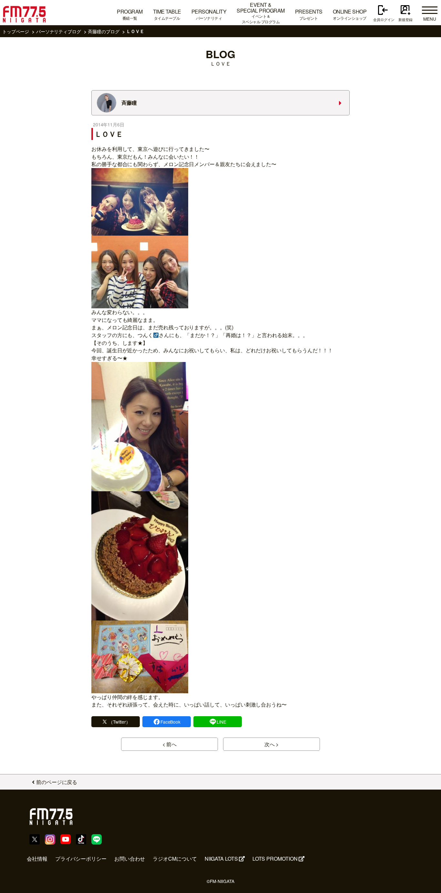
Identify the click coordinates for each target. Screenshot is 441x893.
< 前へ (169, 744)
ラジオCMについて (175, 858)
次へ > (271, 744)
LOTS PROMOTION (275, 858)
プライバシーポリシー (81, 858)
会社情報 (37, 858)
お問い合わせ (129, 858)
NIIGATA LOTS (221, 858)
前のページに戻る (56, 782)
